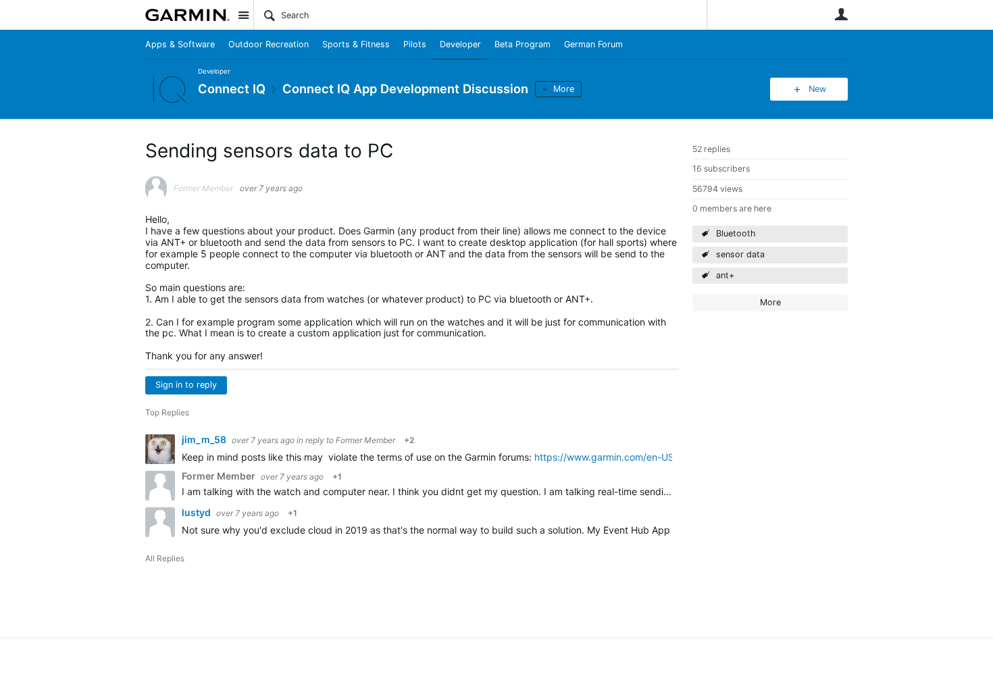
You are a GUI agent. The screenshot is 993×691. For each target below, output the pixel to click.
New (817, 89)
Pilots (414, 44)
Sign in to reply (186, 385)
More (563, 89)
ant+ (725, 275)
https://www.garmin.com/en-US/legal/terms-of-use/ (648, 457)
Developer (460, 44)
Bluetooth (735, 233)
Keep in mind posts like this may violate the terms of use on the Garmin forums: (358, 457)
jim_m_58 (205, 439)
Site (243, 15)
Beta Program (522, 44)
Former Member (365, 440)
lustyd (197, 512)
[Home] (187, 15)
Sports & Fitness (356, 44)
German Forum (593, 44)
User (841, 14)
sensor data (740, 254)
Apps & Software (180, 44)
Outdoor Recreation (268, 44)
